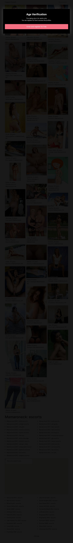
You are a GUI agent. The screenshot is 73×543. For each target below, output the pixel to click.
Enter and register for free (36, 27)
